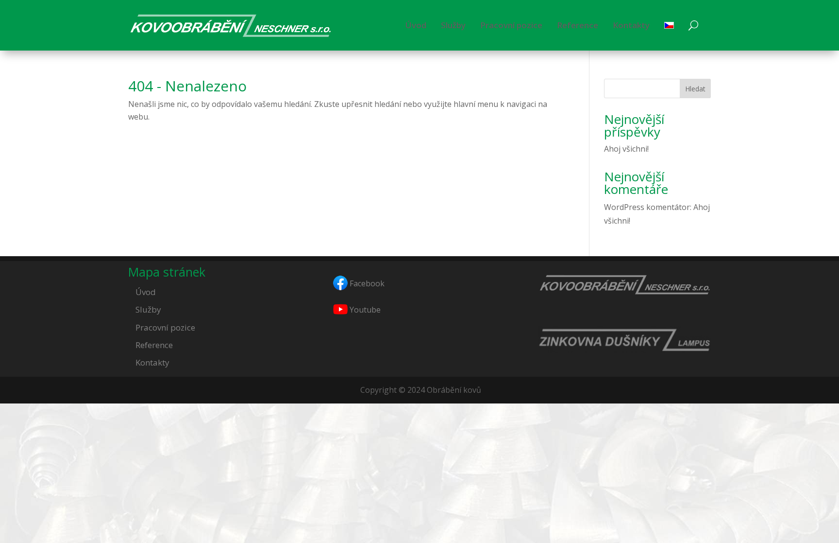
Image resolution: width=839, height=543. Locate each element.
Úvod (415, 25)
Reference (577, 25)
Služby (453, 25)
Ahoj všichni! (626, 148)
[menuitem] (669, 25)
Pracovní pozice (511, 25)
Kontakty (631, 25)
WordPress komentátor (647, 207)
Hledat (695, 88)
